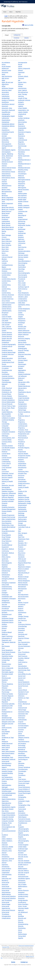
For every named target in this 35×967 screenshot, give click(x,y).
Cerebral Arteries (7, 350)
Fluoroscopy (5, 692)
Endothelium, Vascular (6, 603)
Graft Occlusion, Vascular (7, 728)
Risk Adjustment (23, 594)
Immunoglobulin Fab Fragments (8, 828)
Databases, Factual (8, 473)
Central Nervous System (7, 329)
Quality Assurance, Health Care (24, 484)
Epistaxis (4, 612)
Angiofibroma (6, 112)
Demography (6, 487)
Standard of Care (23, 692)
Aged (3, 80)
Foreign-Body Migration (6, 701)
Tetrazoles (21, 763)
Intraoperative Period (22, 63)
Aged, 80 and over (7, 82)
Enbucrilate (5, 585)
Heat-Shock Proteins (8, 753)
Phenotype (21, 346)
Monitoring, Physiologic (21, 222)
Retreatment (22, 586)
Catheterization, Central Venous (7, 308)
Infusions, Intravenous (5, 856)
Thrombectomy (23, 769)
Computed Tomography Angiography (6, 428)
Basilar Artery (6, 189)
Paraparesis (21, 320)
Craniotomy (5, 459)
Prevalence (21, 442)
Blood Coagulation (7, 197)
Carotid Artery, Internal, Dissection (8, 294)
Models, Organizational (22, 218)
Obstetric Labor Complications (23, 298)
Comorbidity (5, 424)
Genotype (5, 716)
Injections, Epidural (8, 859)
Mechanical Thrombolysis (22, 173)
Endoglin (4, 592)
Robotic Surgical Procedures (23, 603)
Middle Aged (22, 199)
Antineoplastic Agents (8, 150)
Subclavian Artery (23, 712)
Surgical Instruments (22, 722)
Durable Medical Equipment (7, 546)
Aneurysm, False (7, 108)
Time (19, 777)
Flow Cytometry (6, 690)
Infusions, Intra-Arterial (7, 852)
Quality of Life (22, 491)
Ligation (20, 106)
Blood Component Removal (7, 204)
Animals (4, 136)
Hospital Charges (7, 771)
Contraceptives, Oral (8, 438)
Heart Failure (6, 747)
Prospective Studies (24, 455)
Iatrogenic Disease (7, 809)
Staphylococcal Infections (22, 695)
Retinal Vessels (22, 583)
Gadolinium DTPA (7, 706)
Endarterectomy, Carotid (7, 589)
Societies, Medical (23, 658)
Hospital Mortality (7, 773)
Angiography (6, 114)
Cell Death (5, 320)
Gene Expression (7, 708)
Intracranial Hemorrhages (6, 903)
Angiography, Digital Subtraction (8, 117)
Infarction (5, 845)
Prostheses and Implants (23, 458)
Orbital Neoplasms (24, 309)
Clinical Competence (8, 400)
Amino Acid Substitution (5, 95)
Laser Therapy (22, 94)
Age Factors (5, 78)
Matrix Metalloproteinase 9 (24, 163)
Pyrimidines (21, 479)
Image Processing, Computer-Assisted (8, 820)
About (10, 11)
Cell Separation (6, 322)
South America (22, 662)
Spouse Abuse (22, 690)
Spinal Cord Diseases (21, 679)
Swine (20, 733)
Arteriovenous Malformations (6, 175)
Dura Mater (5, 543)
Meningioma (22, 187)
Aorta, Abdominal (7, 156)
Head (3, 739)
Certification (5, 374)
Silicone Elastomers (24, 646)
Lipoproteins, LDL (23, 110)
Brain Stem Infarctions (5, 250)
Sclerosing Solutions (24, 624)
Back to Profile (28, 25)
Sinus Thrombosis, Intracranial (24, 653)
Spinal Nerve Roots (24, 684)
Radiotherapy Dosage (22, 522)
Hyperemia (5, 801)
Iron (19, 74)
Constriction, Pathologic (6, 435)
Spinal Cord (21, 676)
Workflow (21, 916)
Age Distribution (7, 76)
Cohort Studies (6, 416)
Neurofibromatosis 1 (24, 261)
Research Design (23, 577)
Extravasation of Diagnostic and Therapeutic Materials (9, 640)
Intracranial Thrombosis (5, 913)
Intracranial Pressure (8, 910)
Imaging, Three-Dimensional (7, 824)
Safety (20, 614)
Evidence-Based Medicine (7, 633)
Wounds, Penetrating (21, 927)
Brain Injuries (6, 243)
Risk (19, 592)
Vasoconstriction (23, 876)
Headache (5, 741)
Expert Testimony (7, 636)
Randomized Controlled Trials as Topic (24, 527)
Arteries (4, 166)
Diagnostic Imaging (8, 495)
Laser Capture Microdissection (23, 91)
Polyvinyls (21, 402)
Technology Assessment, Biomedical (22, 747)
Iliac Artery (5, 811)
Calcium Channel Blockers (7, 258)
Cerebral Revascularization (7, 357)
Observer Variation (24, 295)
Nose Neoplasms (23, 293)
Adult (3, 74)
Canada (4, 263)
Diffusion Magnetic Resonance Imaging (8, 498)
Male (19, 148)
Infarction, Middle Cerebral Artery (7, 848)
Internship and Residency (6, 879)
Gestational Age (7, 718)
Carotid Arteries (7, 273)
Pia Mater (21, 356)
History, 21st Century (8, 769)
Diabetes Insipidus (8, 491)
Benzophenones (7, 191)
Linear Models (22, 108)
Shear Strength (23, 644)
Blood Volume (6, 225)
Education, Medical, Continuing (8, 550)
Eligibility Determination (6, 568)
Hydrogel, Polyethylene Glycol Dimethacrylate (8, 789)
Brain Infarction (7, 241)
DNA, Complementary (8, 519)
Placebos (21, 362)
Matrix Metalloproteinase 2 (24, 159)
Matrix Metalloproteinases (24, 167)
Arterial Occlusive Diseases (7, 163)
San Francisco (22, 620)
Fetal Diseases (6, 670)
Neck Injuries (22, 247)
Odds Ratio (21, 303)
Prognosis (21, 446)
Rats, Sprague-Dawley (22, 534)
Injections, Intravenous (5, 865)
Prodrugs (21, 444)
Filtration (4, 688)
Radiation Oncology (24, 501)
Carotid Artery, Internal (6, 290)
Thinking (21, 765)
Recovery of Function (21, 550)
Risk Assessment (23, 596)
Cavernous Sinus (7, 318)
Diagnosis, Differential (9, 493)
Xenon (20, 930)
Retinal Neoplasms (24, 581)
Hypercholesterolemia (8, 799)
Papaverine (21, 318)
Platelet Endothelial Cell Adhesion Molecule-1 (24, 376)
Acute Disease (6, 66)
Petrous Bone (22, 342)
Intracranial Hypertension (6, 907)
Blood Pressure (6, 211)
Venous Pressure (23, 890)
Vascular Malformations (22, 867)
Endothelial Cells (7, 596)
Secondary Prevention (21, 629)
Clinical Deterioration (8, 402)
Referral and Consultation (22, 560)
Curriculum (5, 471)
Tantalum (21, 739)
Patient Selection (23, 334)
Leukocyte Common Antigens (24, 101)
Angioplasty (5, 122)
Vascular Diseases (23, 860)
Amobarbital (6, 98)
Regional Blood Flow (24, 563)
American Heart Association (7, 91)
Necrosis (21, 249)
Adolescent (5, 68)
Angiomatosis (6, 120)
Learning (21, 96)
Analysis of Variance (8, 100)
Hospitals (5, 775)
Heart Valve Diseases (8, 751)
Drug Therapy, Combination (6, 538)
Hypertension (6, 805)
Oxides (20, 313)
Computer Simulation (8, 432)
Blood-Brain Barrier (8, 227)
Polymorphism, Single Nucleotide (23, 397)
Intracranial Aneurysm (5, 883)
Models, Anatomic (23, 205)
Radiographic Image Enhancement (24, 504)
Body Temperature (7, 229)
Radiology (21, 513)
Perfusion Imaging (24, 338)
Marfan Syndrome (23, 156)
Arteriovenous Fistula (8, 172)
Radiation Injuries (23, 499)
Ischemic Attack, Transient (23, 77)
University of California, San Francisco (15, 2)
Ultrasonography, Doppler (23, 832)
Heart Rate (5, 749)
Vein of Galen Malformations (22, 885)
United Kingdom (23, 845)
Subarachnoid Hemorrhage (22, 709)
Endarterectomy (7, 586)
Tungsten (21, 827)
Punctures (21, 475)
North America (22, 289)
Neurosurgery (22, 275)
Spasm (20, 664)
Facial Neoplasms (7, 650)
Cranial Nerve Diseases (6, 454)
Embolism (5, 573)
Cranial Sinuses (6, 457)
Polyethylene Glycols (24, 392)
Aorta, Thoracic (6, 158)
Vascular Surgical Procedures (23, 873)
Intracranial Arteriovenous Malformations (6, 892)
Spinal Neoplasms (23, 682)
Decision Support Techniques (7, 478)
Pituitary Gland (22, 360)
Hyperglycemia (6, 803)
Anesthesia (5, 102)
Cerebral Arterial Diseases (7, 347)
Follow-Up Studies (7, 694)
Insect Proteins (6, 868)
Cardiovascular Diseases (6, 270)
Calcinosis (5, 255)
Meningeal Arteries (24, 179)
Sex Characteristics (24, 642)
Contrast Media (6, 440)
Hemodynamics (6, 763)
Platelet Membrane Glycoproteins (24, 387)
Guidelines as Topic (8, 737)
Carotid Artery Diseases (6, 276)
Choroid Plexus (6, 394)
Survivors (21, 729)
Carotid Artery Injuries (9, 279)
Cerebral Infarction (8, 354)
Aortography (6, 160)
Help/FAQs (18, 11)
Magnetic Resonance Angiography (22, 126)
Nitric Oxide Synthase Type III (23, 286)
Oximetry (21, 314)
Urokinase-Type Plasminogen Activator (23, 851)
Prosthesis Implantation (22, 462)
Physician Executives (24, 354)
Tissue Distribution (24, 787)
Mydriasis (21, 239)
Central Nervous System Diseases (7, 333)
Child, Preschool (7, 388)
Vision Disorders (23, 904)
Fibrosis (4, 682)
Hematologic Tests (7, 757)
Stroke (20, 706)
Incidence (5, 835)
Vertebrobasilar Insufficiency (23, 901)
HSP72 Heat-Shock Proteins (7, 780)
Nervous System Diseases (23, 258)
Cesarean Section (7, 376)
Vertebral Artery (23, 894)
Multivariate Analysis (22, 234)
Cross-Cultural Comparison (6, 464)
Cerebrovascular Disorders (7, 371)
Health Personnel (7, 743)
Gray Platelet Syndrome (6, 732)
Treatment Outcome (24, 821)
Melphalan (21, 177)
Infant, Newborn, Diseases (7, 842)
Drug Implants (6, 535)
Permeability (22, 340)
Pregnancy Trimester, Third (23, 429)
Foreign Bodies (6, 698)
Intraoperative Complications (6, 917)
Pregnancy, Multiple (24, 432)
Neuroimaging (22, 263)
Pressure (21, 440)
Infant (4, 837)
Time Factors (22, 779)
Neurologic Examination (22, 266)
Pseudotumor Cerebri (22, 468)
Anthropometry (6, 138)
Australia (4, 187)
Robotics (20, 606)
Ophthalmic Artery (24, 305)
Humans (4, 783)
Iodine (20, 66)
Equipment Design (7, 618)
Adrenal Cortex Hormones (6, 71)
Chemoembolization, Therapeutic (8, 379)
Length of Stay (22, 98)
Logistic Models (23, 112)
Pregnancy (21, 420)
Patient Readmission (24, 332)
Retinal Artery (22, 579)
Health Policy (6, 745)
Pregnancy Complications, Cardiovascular (22, 424)
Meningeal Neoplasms (21, 182)
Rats (19, 531)
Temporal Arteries (23, 757)
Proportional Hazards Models (23, 452)
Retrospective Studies (22, 589)
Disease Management (8, 509)
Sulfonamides (22, 720)
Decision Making (7, 475)
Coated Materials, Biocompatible (7, 413)
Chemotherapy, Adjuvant (6, 383)
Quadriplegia (22, 481)
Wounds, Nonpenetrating (23, 923)
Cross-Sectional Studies (6, 468)
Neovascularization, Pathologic (24, 252)
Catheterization (6, 305)
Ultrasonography (23, 829)
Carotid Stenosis (7, 297)
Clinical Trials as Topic (8, 406)
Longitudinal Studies (22, 115)
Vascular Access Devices (23, 858)
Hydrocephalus (6, 785)
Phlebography (22, 348)
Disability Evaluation (8, 507)
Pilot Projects (22, 358)
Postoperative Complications (22, 405)
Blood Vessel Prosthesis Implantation (6, 219)
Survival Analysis (23, 725)
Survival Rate (22, 727)
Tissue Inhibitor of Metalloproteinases (24, 790)
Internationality (6, 874)
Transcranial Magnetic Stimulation (22, 811)
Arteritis (4, 181)
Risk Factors (21, 598)
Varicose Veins (22, 855)
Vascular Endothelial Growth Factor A (24, 863)
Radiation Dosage (23, 497)
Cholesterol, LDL (7, 392)
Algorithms (5, 84)
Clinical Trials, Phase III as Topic (8, 409)
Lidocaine (21, 104)
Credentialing (6, 461)
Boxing (4, 231)
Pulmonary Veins (23, 471)
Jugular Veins (22, 82)
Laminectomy (22, 88)
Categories (17, 35)
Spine (20, 688)
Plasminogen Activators (22, 365)
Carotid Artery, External (6, 286)
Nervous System (23, 255)
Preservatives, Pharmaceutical (23, 437)
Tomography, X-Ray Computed (24, 806)
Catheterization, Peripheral (7, 312)
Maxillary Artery (23, 170)
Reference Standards (21, 556)
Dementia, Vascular (8, 485)
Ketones (20, 84)
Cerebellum (5, 342)
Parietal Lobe (22, 326)
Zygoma (20, 938)
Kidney (20, 86)
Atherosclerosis (6, 185)
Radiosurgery (22, 519)
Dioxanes (4, 503)
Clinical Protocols (7, 404)
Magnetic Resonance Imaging (24, 131)
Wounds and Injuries (22, 919)
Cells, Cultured (6, 326)
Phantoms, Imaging (24, 344)
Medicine (21, 176)
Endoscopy (5, 594)
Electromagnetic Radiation (7, 564)
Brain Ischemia (6, 245)
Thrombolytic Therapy (22, 772)
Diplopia (4, 505)
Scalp (19, 622)
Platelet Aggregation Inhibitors (22, 370)
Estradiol (4, 626)
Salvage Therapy (23, 616)
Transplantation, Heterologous (23, 816)
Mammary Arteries (24, 150)
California (5, 261)
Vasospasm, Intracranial (21, 881)
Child (3, 386)
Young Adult (22, 936)
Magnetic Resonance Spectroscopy (22, 144)
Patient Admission (23, 330)
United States (22, 847)
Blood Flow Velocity (8, 207)
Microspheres (22, 195)
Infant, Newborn (7, 839)
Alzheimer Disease (7, 88)
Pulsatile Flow (22, 473)
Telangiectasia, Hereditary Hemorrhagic (22, 753)
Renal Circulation (23, 569)
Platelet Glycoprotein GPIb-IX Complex (24, 382)
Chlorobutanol (6, 390)
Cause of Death (6, 316)
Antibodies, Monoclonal (5, 141)
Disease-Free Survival (8, 517)
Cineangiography (7, 398)
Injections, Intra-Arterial (7, 861)
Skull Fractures (22, 656)
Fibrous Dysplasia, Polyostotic (7, 685)
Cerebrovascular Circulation (7, 367)
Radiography (22, 507)
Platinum (21, 390)
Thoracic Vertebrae (24, 767)
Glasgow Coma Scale (8, 722)
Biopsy (4, 193)
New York (21, 281)
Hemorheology (6, 765)
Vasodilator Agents (24, 878)
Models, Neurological (22, 214)
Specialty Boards (23, 668)
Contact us (24, 962)
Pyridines (21, 477)
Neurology (21, 269)
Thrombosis (21, 775)
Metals (20, 191)
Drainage (5, 529)
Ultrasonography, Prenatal (23, 842)
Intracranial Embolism (9, 896)
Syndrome (21, 735)
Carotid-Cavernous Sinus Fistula (7, 300)
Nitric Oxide (22, 283)
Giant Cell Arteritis (7, 720)
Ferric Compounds (7, 668)
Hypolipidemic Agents (8, 807)
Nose (19, 291)
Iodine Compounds (24, 68)
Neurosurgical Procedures (22, 278)
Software (21, 660)
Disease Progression (8, 515)
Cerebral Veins (6, 360)
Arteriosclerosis (6, 170)
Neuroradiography (24, 273)
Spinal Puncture (23, 686)
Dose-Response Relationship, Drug (8, 524)
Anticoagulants (6, 144)
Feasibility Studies (7, 656)
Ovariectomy (22, 311)
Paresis (20, 324)
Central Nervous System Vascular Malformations (7, 338)
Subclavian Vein (23, 714)
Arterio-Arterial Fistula (9, 168)
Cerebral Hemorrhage (8, 352)
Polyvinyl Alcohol (23, 400)
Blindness (5, 195)
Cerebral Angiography (9, 344)
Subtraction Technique (21, 717)
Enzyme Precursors (8, 610)
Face (3, 648)
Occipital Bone (22, 301)
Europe (4, 630)
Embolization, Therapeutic (6, 576)
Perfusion (21, 336)
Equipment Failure (7, 620)
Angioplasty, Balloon (8, 124)
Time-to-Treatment (24, 781)
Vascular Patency (23, 870)
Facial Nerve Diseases (8, 652)
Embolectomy (6, 571)
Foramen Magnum (7, 696)
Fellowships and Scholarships (7, 659)
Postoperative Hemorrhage (22, 409)
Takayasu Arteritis (23, 737)
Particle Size (22, 328)
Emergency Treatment (9, 583)
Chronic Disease (7, 396)
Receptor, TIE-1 (22, 543)
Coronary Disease (7, 446)
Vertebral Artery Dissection (23, 897)
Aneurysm (5, 106)
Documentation (6, 521)
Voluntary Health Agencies (23, 909)
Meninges (21, 185)
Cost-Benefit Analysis (8, 448)
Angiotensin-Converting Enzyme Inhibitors (8, 132)
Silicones (21, 648)
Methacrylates (22, 193)
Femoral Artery (6, 664)
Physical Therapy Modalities (23, 351)
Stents (20, 700)
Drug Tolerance (6, 541)
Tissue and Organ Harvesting (23, 784)
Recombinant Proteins (22, 546)
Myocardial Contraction (21, 242)
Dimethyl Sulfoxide (8, 501)
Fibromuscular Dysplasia (6, 679)
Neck (19, 245)
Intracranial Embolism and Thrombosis (9, 899)
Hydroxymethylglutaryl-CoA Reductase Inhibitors (9, 795)
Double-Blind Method (8, 527)
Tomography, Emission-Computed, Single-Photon (24, 800)
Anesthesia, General (8, 104)
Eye (3, 644)
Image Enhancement (8, 813)
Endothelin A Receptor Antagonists (9, 599)
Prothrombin (22, 465)
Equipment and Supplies (6, 615)
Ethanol (4, 628)
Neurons (21, 271)
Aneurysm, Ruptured (8, 110)
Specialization (22, 666)
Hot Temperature (7, 777)
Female (4, 662)
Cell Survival (5, 324)
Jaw (19, 80)
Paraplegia (21, 322)
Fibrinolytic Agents (7, 672)
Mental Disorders (23, 189)
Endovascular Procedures (6, 607)
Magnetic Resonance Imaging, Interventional (22, 137)
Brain (3, 233)
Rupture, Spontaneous (22, 611)
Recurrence (21, 553)
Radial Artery (22, 495)
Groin (3, 735)
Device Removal (7, 489)
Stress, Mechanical (24, 704)
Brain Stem (5, 247)
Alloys (3, 86)
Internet (4, 876)
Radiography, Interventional (22, 510)
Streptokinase (22, 702)
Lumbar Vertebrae (23, 118)
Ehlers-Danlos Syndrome (6, 558)
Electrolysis (5, 561)
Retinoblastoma (23, 585)
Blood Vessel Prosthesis (6, 214)
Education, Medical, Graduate (8, 554)
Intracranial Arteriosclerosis (6, 887)
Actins (4, 64)
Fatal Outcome (6, 654)
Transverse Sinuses (24, 819)
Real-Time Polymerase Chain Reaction (23, 539)
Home (4, 11)
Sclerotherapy (22, 626)
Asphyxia (4, 183)
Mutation (21, 237)
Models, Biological (23, 207)
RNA (19, 600)
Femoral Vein (6, 666)
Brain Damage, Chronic (6, 236)
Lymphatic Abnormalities (22, 121)
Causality (4, 314)
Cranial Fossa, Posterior (6, 450)
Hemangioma (6, 755)
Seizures (20, 632)
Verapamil (21, 892)
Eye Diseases (6, 646)
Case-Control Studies (8, 303)
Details (26, 38)
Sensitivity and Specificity (22, 635)
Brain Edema (6, 239)
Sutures (20, 731)
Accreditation (6, 62)
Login (6, 16)
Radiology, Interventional (22, 516)
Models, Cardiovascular (22, 210)
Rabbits (20, 493)
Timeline (16, 38)
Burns (4, 253)
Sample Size (22, 618)
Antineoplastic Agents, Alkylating (7, 153)
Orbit (19, 307)
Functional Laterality (8, 704)
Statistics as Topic (23, 698)
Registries (21, 565)
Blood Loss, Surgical (8, 209)
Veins (19, 888)
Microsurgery (22, 197)
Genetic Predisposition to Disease (7, 712)
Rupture (20, 608)
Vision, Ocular (22, 906)
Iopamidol (21, 72)
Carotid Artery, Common (6, 282)
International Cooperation (6, 871)
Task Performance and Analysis (23, 742)
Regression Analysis (24, 567)
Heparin (4, 767)
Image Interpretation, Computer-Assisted (8, 816)
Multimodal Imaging (21, 230)
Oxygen (20, 316)
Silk (19, 650)
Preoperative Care (23, 434)
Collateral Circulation (8, 418)
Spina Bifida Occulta (24, 674)
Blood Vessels (6, 223)
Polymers (21, 394)
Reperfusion (22, 571)
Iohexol (20, 70)
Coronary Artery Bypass (7, 443)
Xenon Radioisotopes (22, 933)
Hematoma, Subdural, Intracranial (8, 760)
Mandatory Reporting (21, 153)
